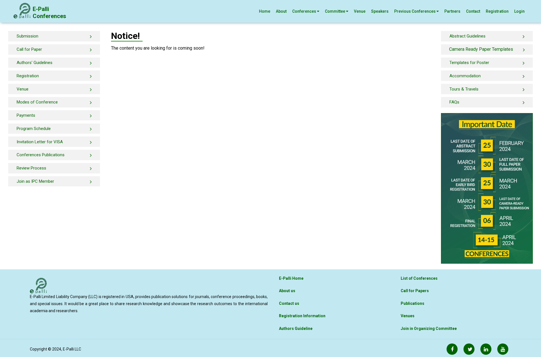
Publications (412, 303)
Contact (473, 11)
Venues (407, 316)
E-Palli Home (291, 278)
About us (287, 290)
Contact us (289, 303)
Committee (335, 11)
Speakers (380, 11)
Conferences (304, 11)
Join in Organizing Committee (429, 328)
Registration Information (302, 316)
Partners (452, 11)
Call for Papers (415, 290)
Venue (359, 11)
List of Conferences (419, 278)
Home (264, 11)
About (281, 11)
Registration (497, 11)
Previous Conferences (415, 11)
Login (519, 11)
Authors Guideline (295, 328)
